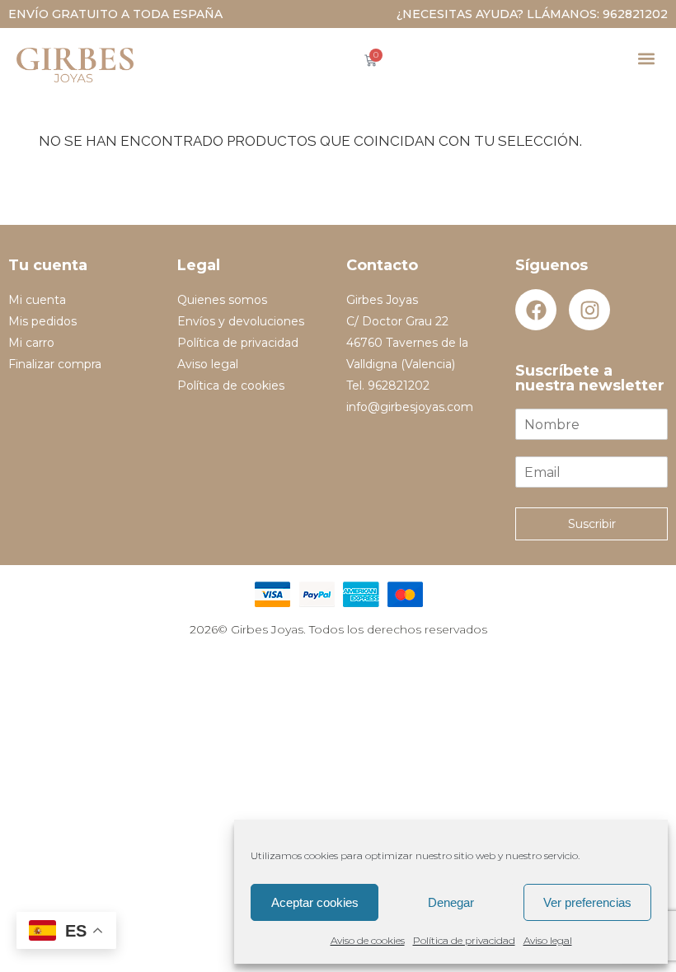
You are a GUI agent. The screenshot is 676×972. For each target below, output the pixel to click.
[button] (646, 58)
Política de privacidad (464, 940)
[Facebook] (535, 309)
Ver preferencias (587, 902)
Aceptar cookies (315, 902)
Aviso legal (547, 940)
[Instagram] (589, 309)
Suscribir (592, 523)
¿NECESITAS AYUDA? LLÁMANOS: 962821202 (532, 14)
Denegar (451, 902)
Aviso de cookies (368, 940)
